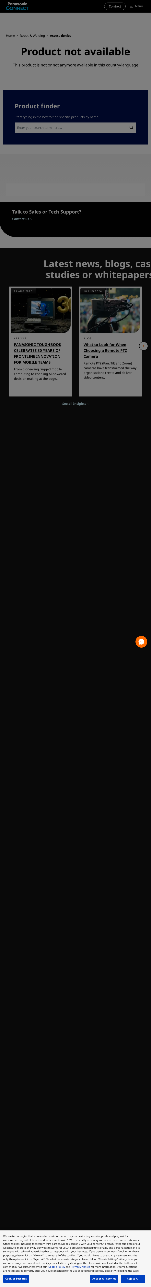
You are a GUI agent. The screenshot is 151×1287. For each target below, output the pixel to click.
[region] (75, 1258)
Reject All (133, 1278)
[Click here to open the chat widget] (141, 642)
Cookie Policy (56, 1267)
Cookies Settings (16, 1278)
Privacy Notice (81, 1267)
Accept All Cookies (104, 1278)
